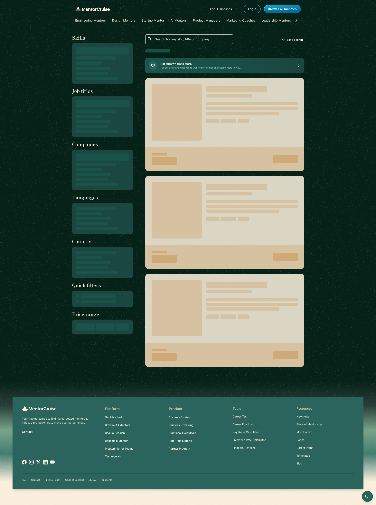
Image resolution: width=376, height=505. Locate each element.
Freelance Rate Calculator (249, 440)
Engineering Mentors (90, 20)
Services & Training (181, 425)
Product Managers (206, 20)
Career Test (240, 416)
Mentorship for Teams (119, 448)
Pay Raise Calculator (246, 432)
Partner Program (179, 448)
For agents (106, 479)
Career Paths (304, 447)
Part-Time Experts (180, 440)
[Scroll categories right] (297, 20)
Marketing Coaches (240, 20)
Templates (303, 455)
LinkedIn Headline (244, 447)
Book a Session (115, 433)
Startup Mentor (153, 20)
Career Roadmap (243, 424)
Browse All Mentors (117, 425)
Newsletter (303, 416)
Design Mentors (123, 20)
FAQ (24, 479)
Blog (299, 463)
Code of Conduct (74, 479)
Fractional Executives (182, 433)
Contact (27, 431)
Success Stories (179, 417)
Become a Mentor (116, 440)
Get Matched (113, 417)
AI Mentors (179, 20)
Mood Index (304, 432)
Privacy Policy (53, 479)
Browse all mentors (282, 9)
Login (252, 9)
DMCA (92, 479)
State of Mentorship (309, 424)
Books (300, 440)
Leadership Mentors (276, 20)
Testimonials (113, 456)
